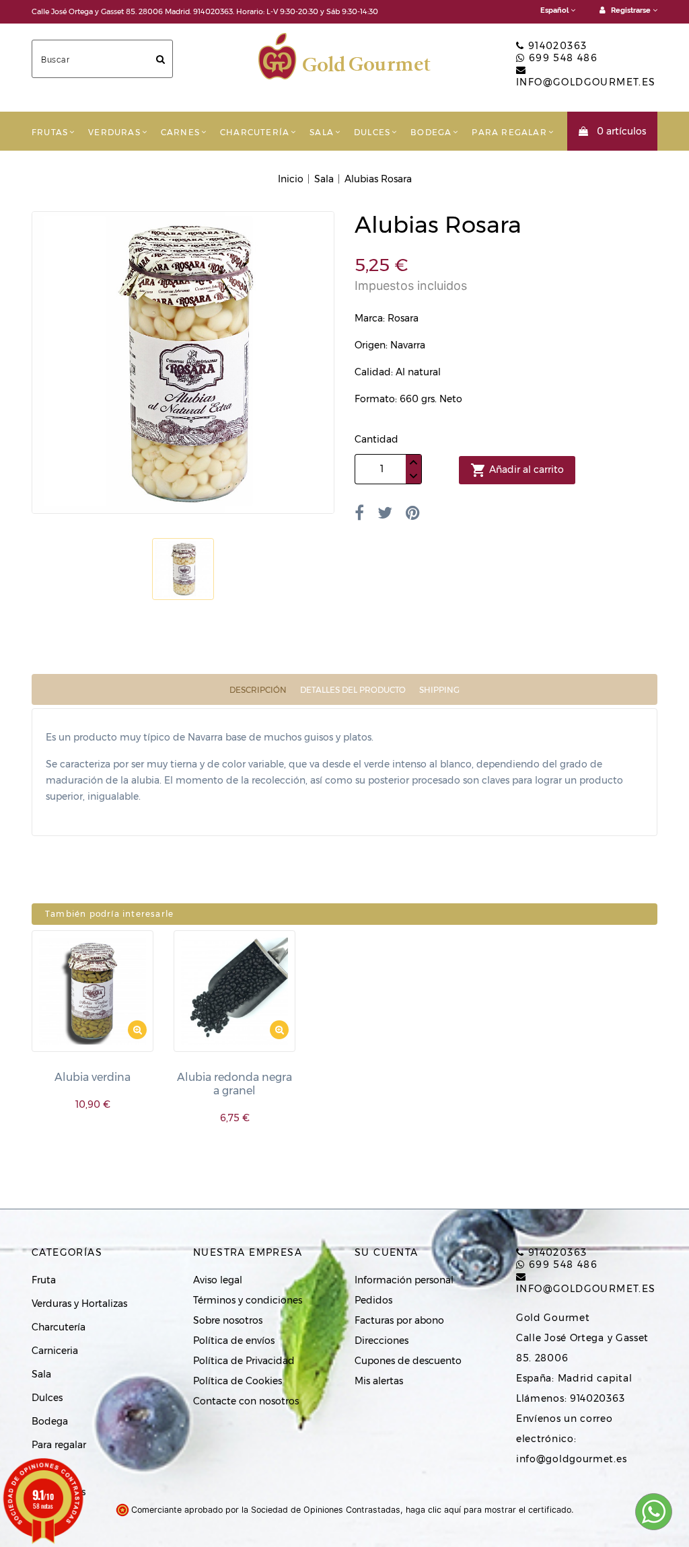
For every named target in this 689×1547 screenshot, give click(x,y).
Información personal (404, 1280)
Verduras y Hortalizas (79, 1303)
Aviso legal (217, 1280)
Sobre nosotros (227, 1320)
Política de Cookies (237, 1381)
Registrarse (631, 10)
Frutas (50, 132)
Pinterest (413, 512)
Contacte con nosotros (246, 1401)
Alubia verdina (93, 1077)
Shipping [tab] (439, 690)
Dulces (372, 132)
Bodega (430, 132)
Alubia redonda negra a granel (234, 1084)
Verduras (114, 132)
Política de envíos (234, 1340)
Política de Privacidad (244, 1361)
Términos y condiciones (247, 1300)
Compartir (359, 512)
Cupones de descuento (408, 1361)
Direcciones (381, 1340)
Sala (322, 132)
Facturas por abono (399, 1320)
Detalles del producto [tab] (353, 690)
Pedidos (373, 1300)
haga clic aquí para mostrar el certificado (488, 1510)
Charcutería (254, 132)
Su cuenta (387, 1252)
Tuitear (384, 512)
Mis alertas (379, 1381)
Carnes (180, 132)
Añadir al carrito (517, 470)
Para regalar (509, 132)
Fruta (44, 1280)
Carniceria (55, 1351)
